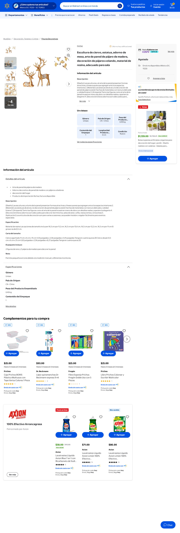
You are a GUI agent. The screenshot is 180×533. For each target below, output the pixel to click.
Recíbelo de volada (146, 15)
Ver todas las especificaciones (89, 142)
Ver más (82, 101)
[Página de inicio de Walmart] (7, 6)
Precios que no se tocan (65, 15)
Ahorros (81, 15)
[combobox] (91, 6)
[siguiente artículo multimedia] (68, 83)
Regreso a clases (109, 15)
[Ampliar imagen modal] (68, 55)
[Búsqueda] (120, 6)
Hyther (80, 46)
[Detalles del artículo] (128, 179)
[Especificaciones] (128, 267)
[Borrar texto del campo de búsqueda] (113, 6)
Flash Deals (93, 15)
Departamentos (16, 15)
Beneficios (39, 15)
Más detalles (11, 306)
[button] (136, 6)
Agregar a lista (159, 78)
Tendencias (162, 15)
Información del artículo (18, 169)
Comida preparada (127, 15)
